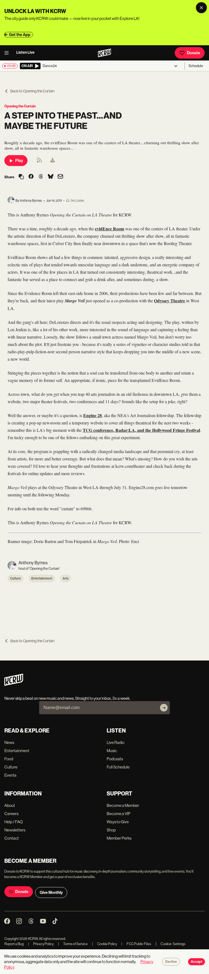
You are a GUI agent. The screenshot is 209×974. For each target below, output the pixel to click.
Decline (171, 962)
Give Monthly (51, 892)
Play (19, 160)
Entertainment (41, 578)
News (9, 742)
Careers (11, 813)
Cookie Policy (104, 944)
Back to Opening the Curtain (32, 91)
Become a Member (123, 805)
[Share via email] (60, 177)
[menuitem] (52, 160)
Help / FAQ (13, 821)
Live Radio (115, 742)
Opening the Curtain (20, 106)
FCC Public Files (136, 944)
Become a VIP (118, 813)
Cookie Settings (173, 944)
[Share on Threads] (41, 177)
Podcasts (115, 758)
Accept (196, 962)
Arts (66, 578)
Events (10, 775)
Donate (193, 52)
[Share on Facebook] (31, 177)
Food (8, 758)
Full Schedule (118, 767)
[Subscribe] (164, 707)
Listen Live (25, 52)
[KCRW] (13, 684)
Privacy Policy (41, 944)
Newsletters (14, 830)
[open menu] (8, 53)
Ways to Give (118, 821)
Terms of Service (73, 944)
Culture (15, 578)
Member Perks (119, 838)
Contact (11, 838)
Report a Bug (14, 944)
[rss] (39, 161)
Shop (111, 830)
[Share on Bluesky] (50, 177)
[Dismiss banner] (201, 7)
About (9, 805)
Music (112, 750)
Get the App (19, 34)
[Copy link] (21, 177)
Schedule (196, 66)
